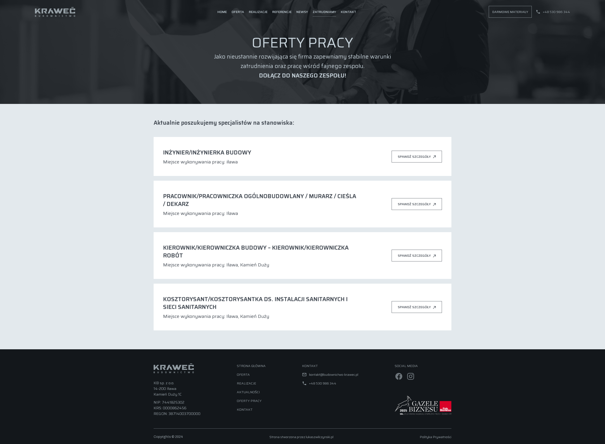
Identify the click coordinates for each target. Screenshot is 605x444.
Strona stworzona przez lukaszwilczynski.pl (301, 437)
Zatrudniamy (324, 11)
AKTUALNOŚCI (248, 392)
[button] (238, 12)
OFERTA (243, 374)
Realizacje (258, 11)
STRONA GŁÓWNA (251, 365)
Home (222, 11)
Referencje (282, 11)
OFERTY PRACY (249, 400)
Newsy (302, 11)
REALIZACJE (246, 383)
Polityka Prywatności (435, 437)
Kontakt (348, 11)
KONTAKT (245, 409)
